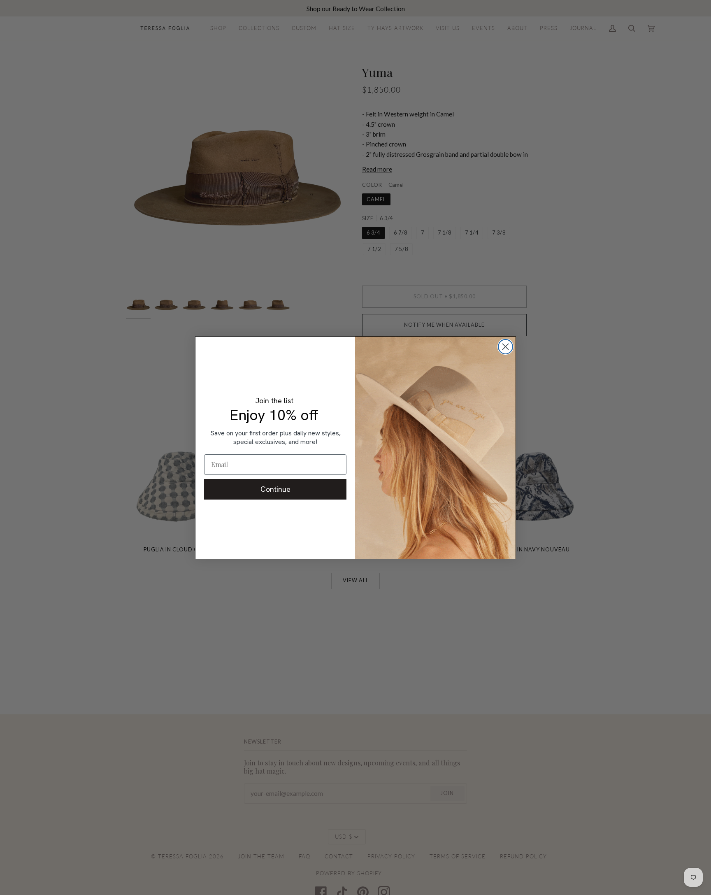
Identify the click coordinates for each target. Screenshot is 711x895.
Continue (275, 489)
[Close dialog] (505, 346)
